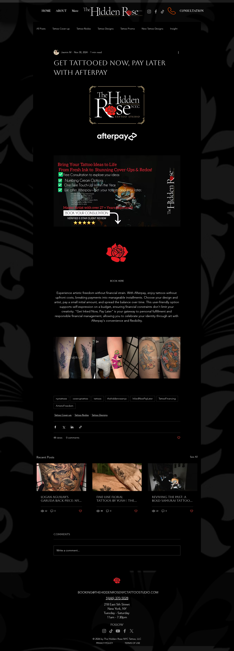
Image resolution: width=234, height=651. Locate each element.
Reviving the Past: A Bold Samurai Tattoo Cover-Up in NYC (171, 498)
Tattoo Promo (127, 28)
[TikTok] (162, 11)
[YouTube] (117, 631)
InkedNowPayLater (143, 398)
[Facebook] (155, 11)
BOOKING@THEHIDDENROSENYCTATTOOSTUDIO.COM (118, 592)
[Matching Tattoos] (117, 477)
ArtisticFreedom (64, 405)
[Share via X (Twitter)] (63, 427)
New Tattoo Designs (152, 28)
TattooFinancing (167, 398)
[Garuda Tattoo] (61, 477)
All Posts (41, 28)
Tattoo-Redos (84, 28)
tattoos (97, 398)
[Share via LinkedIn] (72, 427)
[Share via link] (80, 427)
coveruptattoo (80, 398)
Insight (173, 28)
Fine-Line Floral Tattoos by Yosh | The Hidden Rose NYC (115, 498)
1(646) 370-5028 (117, 598)
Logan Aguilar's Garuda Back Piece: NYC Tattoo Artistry (61, 498)
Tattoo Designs (106, 28)
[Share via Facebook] (55, 427)
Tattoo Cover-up (61, 28)
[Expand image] (90, 341)
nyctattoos (61, 398)
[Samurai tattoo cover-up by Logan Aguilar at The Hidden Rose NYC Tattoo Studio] (172, 477)
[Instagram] (149, 11)
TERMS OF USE (132, 643)
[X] (131, 631)
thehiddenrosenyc (117, 398)
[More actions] (178, 52)
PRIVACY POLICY (104, 643)
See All (194, 456)
